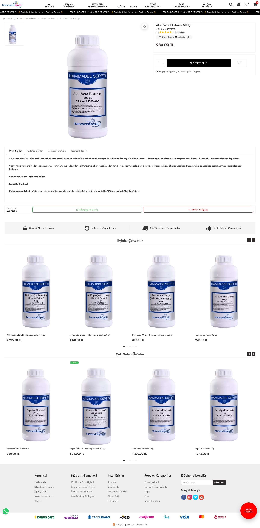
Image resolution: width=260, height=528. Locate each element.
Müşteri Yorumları (57, 151)
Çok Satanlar (207, 5)
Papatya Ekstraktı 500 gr (143, 334)
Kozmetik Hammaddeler (96, 5)
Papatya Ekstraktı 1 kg (204, 448)
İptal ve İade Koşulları (81, 491)
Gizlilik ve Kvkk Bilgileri (82, 482)
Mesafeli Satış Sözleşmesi (83, 496)
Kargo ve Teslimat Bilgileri (83, 487)
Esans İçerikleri (69, 5)
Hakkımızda (40, 482)
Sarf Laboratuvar (180, 5)
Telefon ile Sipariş (199, 209)
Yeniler (49, 6)
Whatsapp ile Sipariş (88, 209)
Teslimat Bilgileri (79, 151)
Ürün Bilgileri (15, 151)
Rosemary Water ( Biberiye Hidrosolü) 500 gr (90, 334)
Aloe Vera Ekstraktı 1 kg (205, 334)
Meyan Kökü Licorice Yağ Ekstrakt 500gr (87, 448)
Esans (133, 6)
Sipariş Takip (114, 496)
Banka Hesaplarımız (43, 496)
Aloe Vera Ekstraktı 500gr (70, 18)
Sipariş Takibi (40, 491)
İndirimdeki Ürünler (117, 491)
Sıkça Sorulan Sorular (44, 487)
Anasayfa (8, 18)
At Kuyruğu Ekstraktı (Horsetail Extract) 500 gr (27, 334)
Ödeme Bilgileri (35, 151)
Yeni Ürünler (114, 487)
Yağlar (121, 6)
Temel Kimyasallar (152, 5)
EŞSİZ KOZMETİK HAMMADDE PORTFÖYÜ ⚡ (81, 12)
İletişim (37, 501)
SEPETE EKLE (199, 63)
